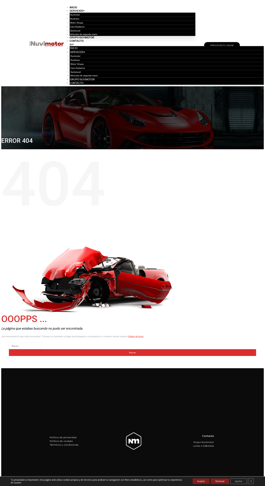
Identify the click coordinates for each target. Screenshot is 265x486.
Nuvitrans (74, 19)
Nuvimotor (75, 15)
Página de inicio (136, 336)
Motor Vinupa (76, 22)
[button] (132, 44)
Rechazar (220, 481)
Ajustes (238, 481)
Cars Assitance (77, 26)
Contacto (77, 41)
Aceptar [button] (201, 481)
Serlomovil (75, 30)
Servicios (76, 11)
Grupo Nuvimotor (82, 37)
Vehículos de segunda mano (83, 34)
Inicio (73, 7)
